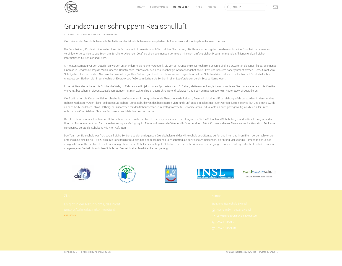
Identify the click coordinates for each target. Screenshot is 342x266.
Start (141, 7)
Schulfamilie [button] (159, 7)
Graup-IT (273, 252)
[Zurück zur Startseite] (71, 7)
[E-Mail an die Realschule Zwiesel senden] (275, 7)
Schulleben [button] (181, 7)
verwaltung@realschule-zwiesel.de (237, 215)
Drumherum (110, 34)
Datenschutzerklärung (96, 252)
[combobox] (245, 7)
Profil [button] (212, 7)
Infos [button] (198, 7)
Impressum (70, 252)
